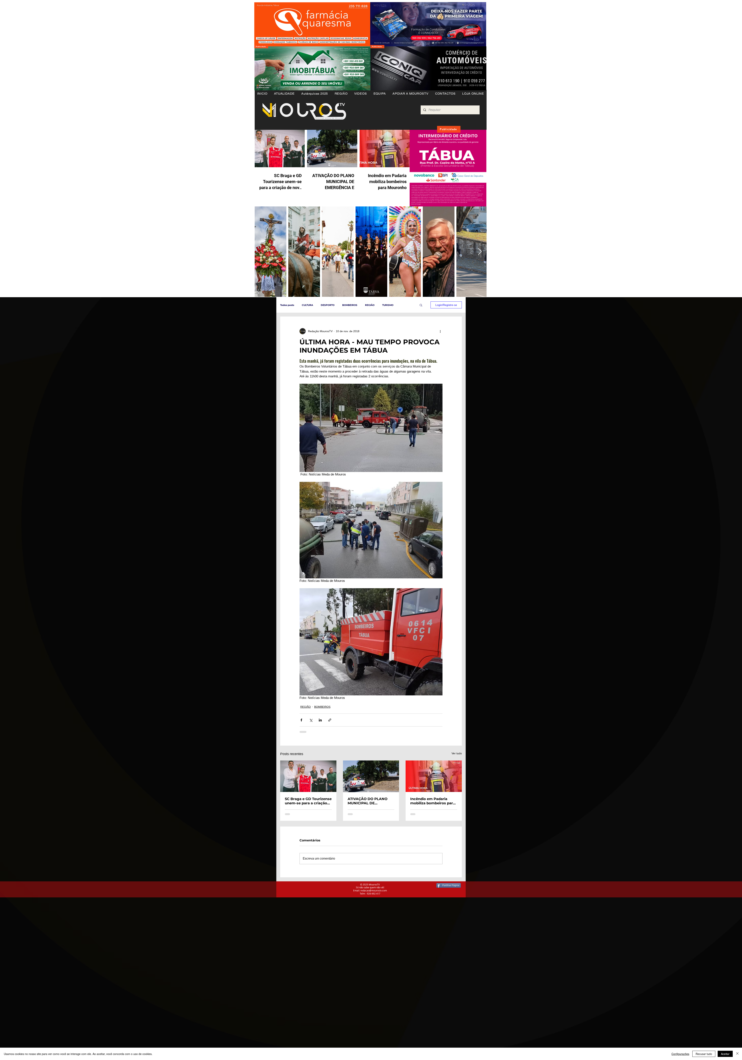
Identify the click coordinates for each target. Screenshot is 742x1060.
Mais (404, 305)
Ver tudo (457, 753)
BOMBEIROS (349, 305)
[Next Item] (480, 251)
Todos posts (287, 305)
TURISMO (387, 305)
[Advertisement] (116, 924)
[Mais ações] (440, 331)
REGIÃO (369, 305)
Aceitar (725, 1054)
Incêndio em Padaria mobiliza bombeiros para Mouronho (432, 801)
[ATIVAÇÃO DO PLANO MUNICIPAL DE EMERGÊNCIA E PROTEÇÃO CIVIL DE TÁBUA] (371, 776)
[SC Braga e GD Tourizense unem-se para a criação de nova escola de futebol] (308, 776)
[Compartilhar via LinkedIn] (320, 720)
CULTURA (307, 305)
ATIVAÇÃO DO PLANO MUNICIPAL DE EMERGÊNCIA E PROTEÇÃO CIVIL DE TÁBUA (367, 801)
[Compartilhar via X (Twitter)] (311, 720)
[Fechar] (737, 1054)
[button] (341, 93)
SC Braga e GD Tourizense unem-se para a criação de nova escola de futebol (308, 801)
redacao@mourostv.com (373, 890)
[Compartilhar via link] (330, 720)
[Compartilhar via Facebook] (301, 720)
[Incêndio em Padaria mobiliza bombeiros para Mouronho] (434, 776)
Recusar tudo (704, 1054)
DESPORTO (327, 305)
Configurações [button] (680, 1054)
